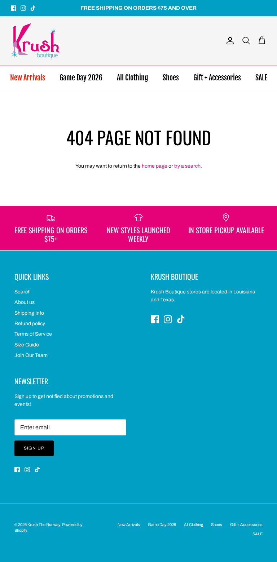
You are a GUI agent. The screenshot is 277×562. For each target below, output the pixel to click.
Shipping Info (29, 313)
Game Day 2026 (81, 77)
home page (154, 166)
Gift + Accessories (217, 77)
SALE (261, 77)
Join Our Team (31, 355)
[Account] (228, 40)
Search (22, 292)
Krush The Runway (43, 524)
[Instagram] (23, 8)
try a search (187, 166)
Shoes (171, 77)
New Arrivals (27, 77)
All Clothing (132, 77)
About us (24, 302)
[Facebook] (13, 8)
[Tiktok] (33, 8)
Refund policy (29, 323)
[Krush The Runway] (35, 40)
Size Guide (26, 345)
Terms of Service (33, 334)
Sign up (34, 448)
